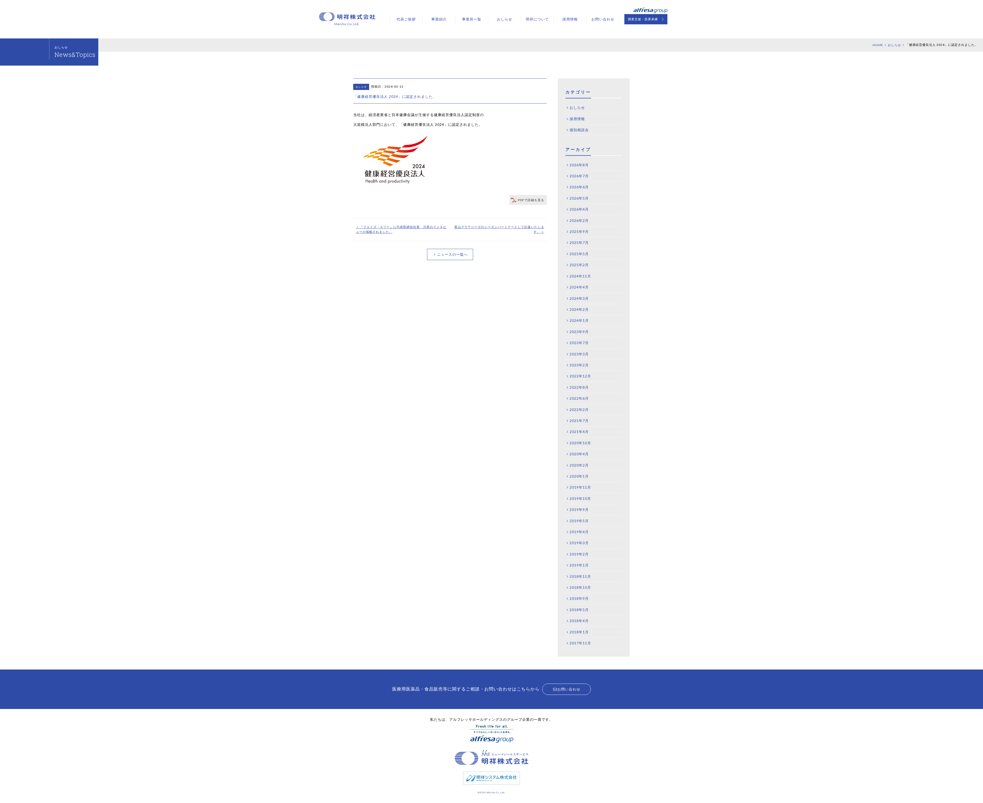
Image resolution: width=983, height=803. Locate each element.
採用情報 (570, 19)
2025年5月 (579, 254)
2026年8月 (579, 165)
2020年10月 (580, 443)
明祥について (537, 19)
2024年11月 (580, 276)
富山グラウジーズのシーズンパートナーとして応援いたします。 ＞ (499, 229)
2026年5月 (579, 198)
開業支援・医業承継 (643, 19)
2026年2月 (579, 220)
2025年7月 (579, 242)
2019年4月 (579, 532)
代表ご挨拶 (406, 19)
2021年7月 (579, 420)
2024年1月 (579, 320)
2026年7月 (579, 176)
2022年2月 (579, 409)
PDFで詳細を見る (531, 200)
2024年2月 (579, 309)
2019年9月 (579, 509)
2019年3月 (579, 543)
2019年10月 (580, 498)
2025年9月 (579, 231)
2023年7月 (579, 343)
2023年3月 (579, 354)
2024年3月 (579, 298)
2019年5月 (579, 521)
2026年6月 (579, 187)
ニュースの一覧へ (452, 254)
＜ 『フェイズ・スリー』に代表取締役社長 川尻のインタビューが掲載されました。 (401, 229)
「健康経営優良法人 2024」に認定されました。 (394, 96)
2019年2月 (579, 554)
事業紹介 (439, 19)
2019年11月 (580, 487)
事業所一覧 (471, 19)
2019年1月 (579, 565)
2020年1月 (579, 476)
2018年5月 (579, 610)
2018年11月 (580, 576)
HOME (878, 45)
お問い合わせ (602, 19)
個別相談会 (579, 130)
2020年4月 (579, 454)
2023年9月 (579, 332)
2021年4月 (579, 431)
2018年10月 (580, 587)
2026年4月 (579, 209)
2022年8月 (579, 387)
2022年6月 (579, 398)
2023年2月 (579, 365)
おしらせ (504, 19)
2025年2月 (579, 265)
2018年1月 (579, 632)
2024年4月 (579, 287)
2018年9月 (579, 598)
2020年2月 (579, 465)
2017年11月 (580, 643)
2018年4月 (579, 621)
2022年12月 (580, 376)
